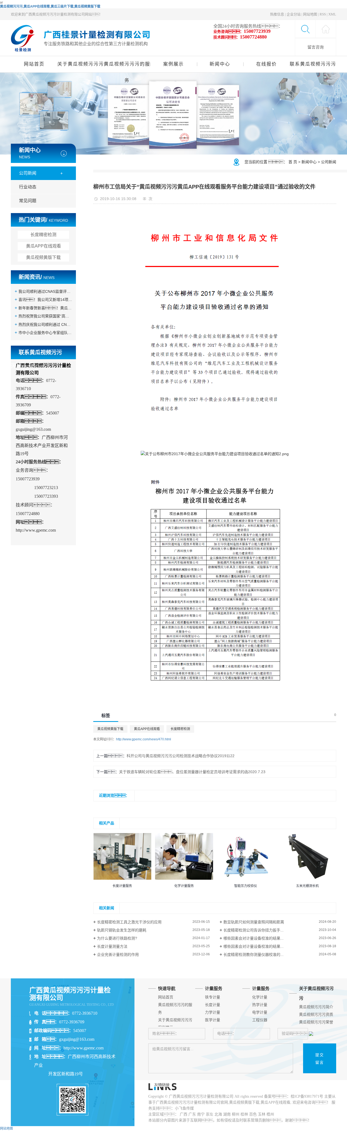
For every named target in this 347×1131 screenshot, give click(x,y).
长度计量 (212, 1005)
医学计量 (212, 1020)
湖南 (227, 1114)
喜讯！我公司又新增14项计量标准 (45, 299)
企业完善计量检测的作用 (118, 954)
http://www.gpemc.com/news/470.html (143, 739)
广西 (183, 1114)
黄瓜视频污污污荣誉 (316, 1022)
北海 (218, 1114)
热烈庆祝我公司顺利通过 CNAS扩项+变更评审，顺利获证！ (45, 324)
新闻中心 (220, 64)
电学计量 (259, 1012)
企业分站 (294, 14)
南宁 (201, 1114)
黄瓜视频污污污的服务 (127, 67)
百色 (253, 1114)
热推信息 (277, 14)
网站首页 (34, 64)
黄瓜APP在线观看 (43, 246)
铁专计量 (212, 997)
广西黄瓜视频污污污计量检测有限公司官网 (192, 1102)
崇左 (209, 1114)
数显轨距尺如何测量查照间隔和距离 (253, 922)
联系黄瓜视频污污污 (313, 64)
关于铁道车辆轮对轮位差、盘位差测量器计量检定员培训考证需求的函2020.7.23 (192, 772)
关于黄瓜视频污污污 (80, 64)
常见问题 (27, 200)
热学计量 (259, 1005)
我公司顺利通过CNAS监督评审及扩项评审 (45, 291)
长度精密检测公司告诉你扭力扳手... (253, 930)
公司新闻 (27, 173)
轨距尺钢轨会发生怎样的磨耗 (121, 930)
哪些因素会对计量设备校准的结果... (253, 938)
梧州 (270, 1114)
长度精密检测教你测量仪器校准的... (253, 954)
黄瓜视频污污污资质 (316, 1015)
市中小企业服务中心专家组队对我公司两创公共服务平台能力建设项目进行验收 (45, 332)
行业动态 (27, 187)
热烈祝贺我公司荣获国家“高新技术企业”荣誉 (45, 316)
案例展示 (173, 64)
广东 (192, 1114)
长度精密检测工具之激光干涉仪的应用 (129, 922)
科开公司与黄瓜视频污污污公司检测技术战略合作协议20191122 (180, 756)
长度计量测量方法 (112, 946)
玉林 (261, 1114)
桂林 (244, 1114)
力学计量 (212, 1012)
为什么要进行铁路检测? (117, 938)
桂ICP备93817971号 (307, 1096)
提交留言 (319, 1059)
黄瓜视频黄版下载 (43, 257)
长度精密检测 (43, 234)
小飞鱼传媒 (184, 1108)
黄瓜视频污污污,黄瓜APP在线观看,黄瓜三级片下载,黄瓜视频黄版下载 (50, 6)
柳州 (235, 1114)
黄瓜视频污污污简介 (316, 1007)
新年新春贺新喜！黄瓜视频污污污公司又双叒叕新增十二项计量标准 (45, 308)
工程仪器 (259, 1020)
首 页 (292, 161)
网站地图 (310, 14)
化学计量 (259, 997)
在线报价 (266, 64)
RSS (323, 14)
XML (332, 14)
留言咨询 (315, 47)
